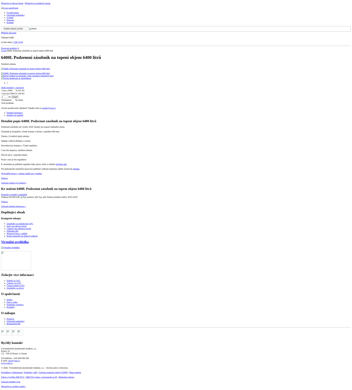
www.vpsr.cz (7, 363)
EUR (20, 42)
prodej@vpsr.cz (49, 108)
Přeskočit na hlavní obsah (12, 3)
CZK (15, 42)
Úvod (3, 51)
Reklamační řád (13, 324)
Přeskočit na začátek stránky (13, 386)
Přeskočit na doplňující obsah (37, 3)
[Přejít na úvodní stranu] (9, 8)
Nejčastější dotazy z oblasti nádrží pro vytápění (21, 173)
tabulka (76, 169)
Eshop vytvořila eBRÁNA (12, 377)
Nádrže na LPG (13, 280)
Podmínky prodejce (15, 305)
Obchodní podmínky (16, 321)
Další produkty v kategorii (12, 87)
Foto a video (12, 302)
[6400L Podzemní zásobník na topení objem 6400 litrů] (25, 69)
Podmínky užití (30, 372)
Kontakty (11, 307)
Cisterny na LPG (14, 283)
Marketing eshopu (66, 377)
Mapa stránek (75, 372)
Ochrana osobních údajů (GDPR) (53, 372)
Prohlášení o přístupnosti (11, 372)
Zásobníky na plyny (15, 288)
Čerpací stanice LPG (16, 285)
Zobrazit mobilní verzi (10, 382)
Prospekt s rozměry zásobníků (14, 194)
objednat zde (61, 164)
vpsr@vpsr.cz (14, 361)
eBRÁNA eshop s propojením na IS (41, 377)
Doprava (10, 319)
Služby (10, 300)
